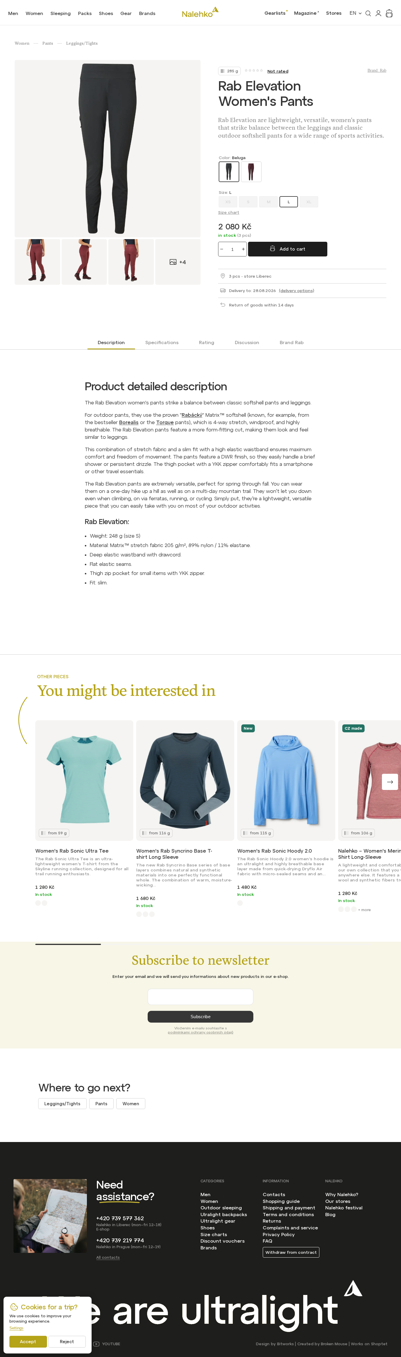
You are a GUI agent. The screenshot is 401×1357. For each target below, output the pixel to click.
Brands (209, 1247)
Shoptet (379, 1344)
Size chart (228, 212)
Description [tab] (111, 342)
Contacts (274, 1194)
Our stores (337, 1201)
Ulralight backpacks (224, 1214)
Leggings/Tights (62, 1103)
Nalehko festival (344, 1207)
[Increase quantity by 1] (243, 249)
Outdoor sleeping (221, 1207)
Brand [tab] (292, 342)
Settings (16, 1328)
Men (205, 1194)
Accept (28, 1341)
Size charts (214, 1234)
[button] (390, 782)
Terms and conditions (288, 1214)
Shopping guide (281, 1201)
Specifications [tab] (161, 342)
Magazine (305, 13)
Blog (330, 1214)
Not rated (277, 71)
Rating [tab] (206, 342)
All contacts (108, 1257)
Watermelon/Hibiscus (44, 903)
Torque (165, 422)
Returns (272, 1220)
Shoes (208, 1227)
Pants (101, 1103)
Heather (341, 909)
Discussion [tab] (247, 342)
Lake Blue (354, 909)
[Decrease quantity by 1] (221, 249)
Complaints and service (290, 1227)
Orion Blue (152, 914)
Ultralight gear (218, 1220)
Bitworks (285, 1344)
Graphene (139, 914)
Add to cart (292, 248)
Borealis (129, 422)
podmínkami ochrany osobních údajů (200, 1032)
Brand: (377, 70)
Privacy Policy (279, 1234)
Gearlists (274, 13)
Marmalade (145, 914)
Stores (333, 13)
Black (347, 909)
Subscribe (200, 1016)
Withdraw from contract (291, 1252)
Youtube (111, 1344)
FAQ (267, 1240)
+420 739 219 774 (120, 1240)
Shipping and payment (289, 1207)
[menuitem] (13, 13)
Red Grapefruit (38, 903)
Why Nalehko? (341, 1194)
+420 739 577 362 (120, 1218)
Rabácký (192, 415)
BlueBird (240, 903)
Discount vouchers (223, 1240)
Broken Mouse (334, 1344)
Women (130, 1103)
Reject (67, 1341)
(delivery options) (296, 290)
